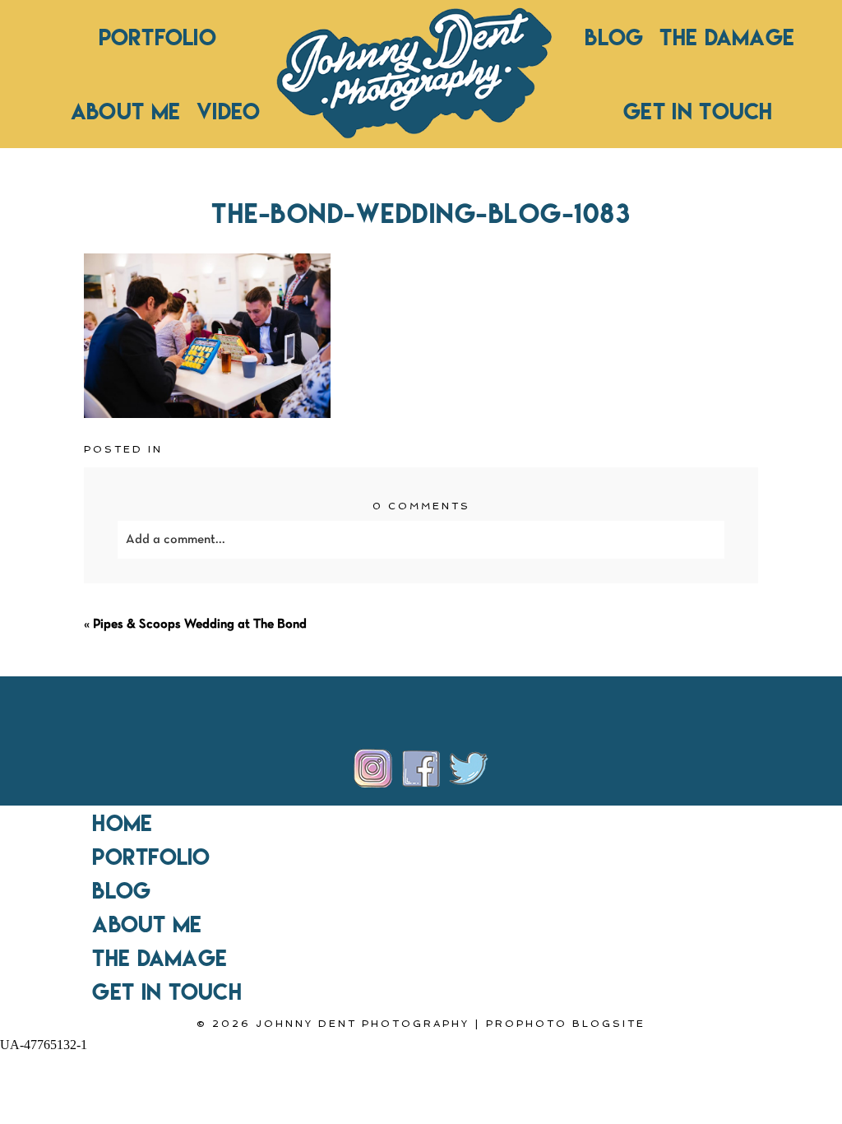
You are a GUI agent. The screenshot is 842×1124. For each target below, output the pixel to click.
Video (228, 111)
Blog (614, 37)
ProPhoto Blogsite (565, 1023)
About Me (125, 111)
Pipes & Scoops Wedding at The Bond (200, 624)
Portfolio (157, 37)
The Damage (726, 37)
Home (122, 823)
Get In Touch (698, 111)
